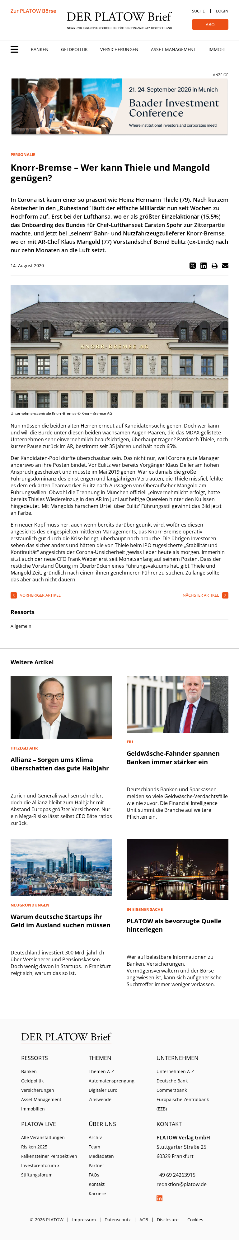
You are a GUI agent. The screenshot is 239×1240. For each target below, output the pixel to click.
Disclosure (168, 1220)
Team (94, 1147)
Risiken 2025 (34, 1147)
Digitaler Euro (103, 1090)
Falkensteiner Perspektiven (49, 1156)
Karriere (97, 1193)
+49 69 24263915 (176, 1174)
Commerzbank (172, 1090)
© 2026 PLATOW (46, 1220)
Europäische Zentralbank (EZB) (183, 1104)
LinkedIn (160, 1198)
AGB (143, 1220)
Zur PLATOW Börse (33, 10)
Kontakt (97, 1184)
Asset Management (173, 49)
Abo (210, 24)
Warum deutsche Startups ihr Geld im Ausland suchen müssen (60, 920)
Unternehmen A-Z (175, 1071)
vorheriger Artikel (40, 595)
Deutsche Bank (172, 1081)
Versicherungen (119, 49)
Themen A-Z (101, 1071)
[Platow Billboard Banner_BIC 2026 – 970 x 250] (119, 107)
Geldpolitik (74, 49)
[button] (193, 266)
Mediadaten (101, 1156)
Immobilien (222, 49)
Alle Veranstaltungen (43, 1137)
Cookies (195, 1220)
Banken (40, 49)
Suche (198, 11)
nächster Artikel (201, 595)
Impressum (84, 1220)
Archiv (95, 1137)
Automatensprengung (111, 1081)
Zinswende (100, 1099)
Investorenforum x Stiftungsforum (40, 1170)
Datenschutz (118, 1220)
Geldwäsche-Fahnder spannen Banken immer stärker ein (173, 757)
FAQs (94, 1175)
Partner (96, 1165)
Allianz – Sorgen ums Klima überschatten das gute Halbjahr (60, 763)
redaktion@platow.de (182, 1184)
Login (222, 11)
